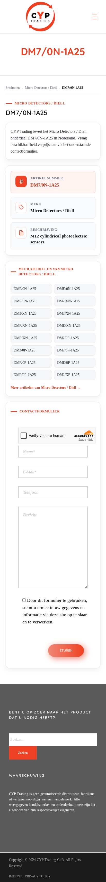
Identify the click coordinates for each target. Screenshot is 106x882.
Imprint (15, 876)
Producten (13, 88)
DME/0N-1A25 (68, 289)
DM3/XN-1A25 (25, 313)
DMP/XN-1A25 (25, 326)
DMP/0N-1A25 (25, 289)
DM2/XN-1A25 (68, 301)
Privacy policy (38, 876)
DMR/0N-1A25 (25, 301)
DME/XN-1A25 (69, 326)
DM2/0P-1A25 (68, 338)
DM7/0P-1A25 (68, 350)
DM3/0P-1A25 (24, 350)
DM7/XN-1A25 (68, 313)
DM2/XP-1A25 (68, 375)
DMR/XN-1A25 (25, 338)
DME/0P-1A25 (68, 363)
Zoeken (23, 753)
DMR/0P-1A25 (25, 375)
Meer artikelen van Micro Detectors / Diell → (46, 387)
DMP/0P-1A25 (25, 363)
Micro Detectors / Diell (41, 88)
